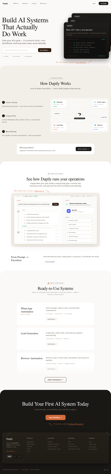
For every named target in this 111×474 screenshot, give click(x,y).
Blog (69, 441)
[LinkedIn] (104, 469)
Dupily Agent (30, 441)
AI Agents (50, 441)
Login (94, 3)
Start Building (44, 50)
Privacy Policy (92, 446)
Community (71, 444)
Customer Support (52, 446)
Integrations (29, 56)
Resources (43, 3)
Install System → (52, 319)
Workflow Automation (53, 444)
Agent (6, 56)
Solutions (25, 3)
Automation (17, 56)
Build (9, 456)
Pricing (34, 3)
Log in (28, 451)
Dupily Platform (31, 444)
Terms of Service (93, 449)
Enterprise (29, 446)
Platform (15, 3)
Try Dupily (103, 3)
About (90, 441)
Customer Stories (72, 446)
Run (15, 456)
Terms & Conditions (34, 469)
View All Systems (50, 262)
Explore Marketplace (54, 380)
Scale (19, 456)
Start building (9, 451)
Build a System (82, 149)
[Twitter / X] (107, 469)
